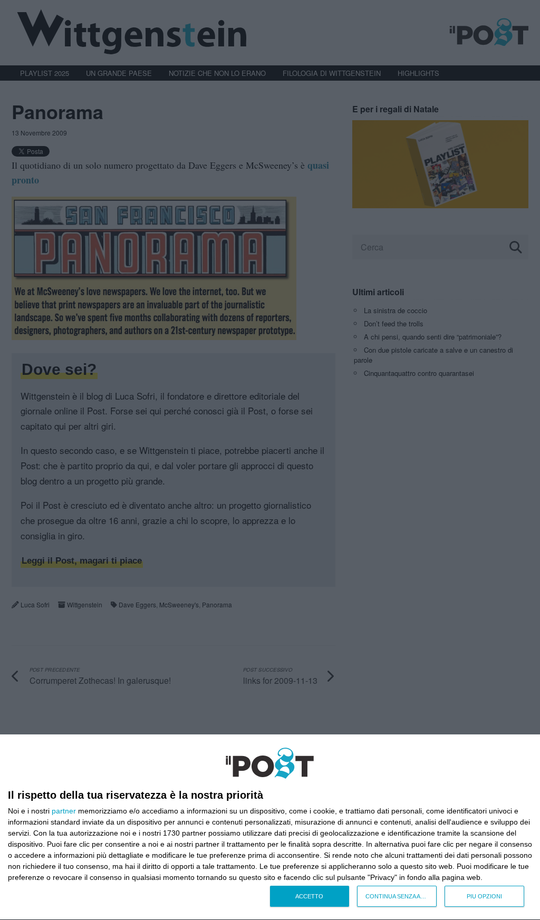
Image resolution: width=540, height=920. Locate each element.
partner (64, 811)
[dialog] (270, 827)
